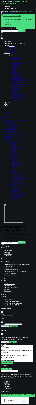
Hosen (14, 72)
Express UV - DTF (13, 132)
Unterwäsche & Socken (19, 80)
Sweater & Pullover (17, 63)
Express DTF (12, 130)
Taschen (14, 82)
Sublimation (12, 51)
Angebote (7, 252)
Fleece (14, 68)
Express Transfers (10, 129)
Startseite (4, 117)
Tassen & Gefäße (17, 88)
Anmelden (7, 6)
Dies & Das (15, 100)
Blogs (6, 105)
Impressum (7, 268)
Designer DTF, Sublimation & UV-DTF (15, 43)
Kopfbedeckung (17, 75)
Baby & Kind (15, 91)
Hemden (14, 70)
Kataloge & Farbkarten (18, 84)
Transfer (9, 46)
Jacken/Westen (17, 66)
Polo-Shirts (15, 61)
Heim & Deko (16, 90)
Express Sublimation (14, 134)
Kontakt (3, 1)
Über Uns (7, 102)
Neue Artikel (8, 254)
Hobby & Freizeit (17, 98)
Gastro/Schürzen (17, 73)
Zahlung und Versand (10, 273)
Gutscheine (7, 291)
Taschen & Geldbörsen (18, 97)
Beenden (3, 360)
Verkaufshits (8, 255)
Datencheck (8, 250)
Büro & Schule (16, 93)
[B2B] (8, 55)
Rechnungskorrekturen (11, 287)
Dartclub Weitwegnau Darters (17, 148)
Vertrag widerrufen (7, 362)
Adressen (7, 289)
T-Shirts (14, 59)
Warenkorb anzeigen (8, 28)
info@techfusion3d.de (8, 3)
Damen (14, 144)
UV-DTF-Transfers (13, 49)
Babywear (15, 65)
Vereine (6, 139)
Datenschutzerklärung (11, 269)
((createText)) (14, 326)
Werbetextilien (15, 58)
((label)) (3, 324)
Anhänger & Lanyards (18, 95)
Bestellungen (8, 285)
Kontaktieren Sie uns (10, 275)
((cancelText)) (5, 326)
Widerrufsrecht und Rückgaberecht (15, 271)
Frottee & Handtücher (18, 79)
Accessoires (16, 77)
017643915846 (18, 1)
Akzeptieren (10, 360)
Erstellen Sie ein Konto (11, 8)
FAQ (5, 104)
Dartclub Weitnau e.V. (14, 141)
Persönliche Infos (9, 284)
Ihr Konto (3, 278)
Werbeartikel (14, 86)
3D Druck (7, 53)
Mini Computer (8, 136)
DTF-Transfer (12, 47)
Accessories (16, 146)
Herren (14, 143)
